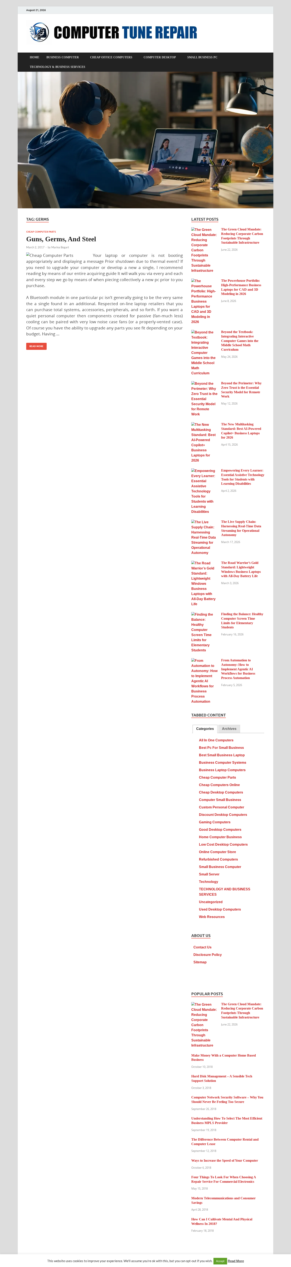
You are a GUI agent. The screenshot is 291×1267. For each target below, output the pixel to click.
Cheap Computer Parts (41, 231)
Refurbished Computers (218, 859)
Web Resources (212, 917)
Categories (205, 729)
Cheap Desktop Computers (221, 792)
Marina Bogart (60, 247)
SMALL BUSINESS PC (202, 57)
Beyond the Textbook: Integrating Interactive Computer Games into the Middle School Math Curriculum (239, 340)
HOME (34, 57)
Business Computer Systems (222, 762)
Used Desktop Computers (220, 909)
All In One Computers (216, 740)
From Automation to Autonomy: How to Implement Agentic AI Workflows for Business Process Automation (238, 669)
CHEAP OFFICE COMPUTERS (111, 57)
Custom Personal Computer (221, 807)
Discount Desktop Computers (223, 815)
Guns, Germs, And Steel (61, 239)
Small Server (209, 874)
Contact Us (202, 947)
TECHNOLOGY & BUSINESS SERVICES (57, 67)
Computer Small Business (220, 800)
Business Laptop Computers (222, 770)
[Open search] (262, 57)
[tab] (205, 729)
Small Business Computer (220, 867)
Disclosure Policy (207, 955)
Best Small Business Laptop (222, 755)
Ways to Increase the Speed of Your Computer (224, 1160)
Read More (34, 345)
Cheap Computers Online (219, 785)
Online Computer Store (217, 852)
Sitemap (200, 962)
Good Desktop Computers (220, 829)
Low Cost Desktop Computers (223, 844)
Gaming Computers (214, 822)
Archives (229, 729)
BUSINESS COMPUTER (62, 57)
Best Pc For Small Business (221, 747)
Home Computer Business (220, 837)
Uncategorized (211, 902)
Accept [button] (220, 1261)
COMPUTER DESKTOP (160, 57)
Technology (208, 882)
